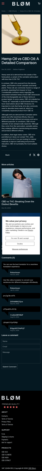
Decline (20, 244)
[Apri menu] (3, 3)
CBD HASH (5, 457)
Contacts (5, 416)
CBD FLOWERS (6, 454)
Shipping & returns (8, 437)
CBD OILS (5, 452)
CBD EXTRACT (6, 460)
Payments (5, 439)
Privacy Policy (6, 421)
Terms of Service (7, 419)
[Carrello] (39, 4)
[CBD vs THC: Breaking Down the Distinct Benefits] (21, 183)
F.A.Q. (3, 434)
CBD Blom (32, 468)
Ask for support (7, 442)
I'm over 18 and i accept (20, 238)
